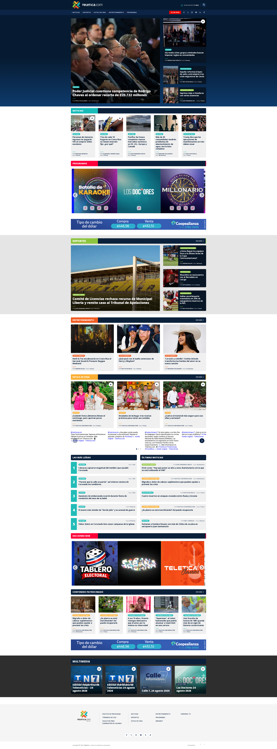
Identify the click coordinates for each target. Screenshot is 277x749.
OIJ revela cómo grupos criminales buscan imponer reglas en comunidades (184, 40)
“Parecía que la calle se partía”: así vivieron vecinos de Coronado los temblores (104, 482)
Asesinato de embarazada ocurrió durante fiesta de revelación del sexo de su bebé (104, 496)
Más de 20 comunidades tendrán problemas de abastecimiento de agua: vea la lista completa (166, 136)
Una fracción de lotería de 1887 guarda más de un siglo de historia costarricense (194, 615)
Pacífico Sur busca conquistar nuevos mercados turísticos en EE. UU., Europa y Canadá (138, 136)
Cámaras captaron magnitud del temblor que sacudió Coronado (104, 468)
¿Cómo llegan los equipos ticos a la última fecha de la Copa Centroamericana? (184, 255)
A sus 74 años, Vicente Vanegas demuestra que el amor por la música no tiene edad (138, 615)
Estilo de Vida (100, 12)
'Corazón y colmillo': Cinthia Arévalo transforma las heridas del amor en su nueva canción (184, 347)
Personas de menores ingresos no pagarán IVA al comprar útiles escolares (83, 136)
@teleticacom (76, 432)
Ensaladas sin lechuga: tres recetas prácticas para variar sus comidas (138, 404)
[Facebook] (184, 12)
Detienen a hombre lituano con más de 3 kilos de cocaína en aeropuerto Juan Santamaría (173, 524)
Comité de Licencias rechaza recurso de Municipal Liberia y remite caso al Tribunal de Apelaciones (115, 278)
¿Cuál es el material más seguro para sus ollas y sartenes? (184, 404)
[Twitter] (188, 12)
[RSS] (200, 12)
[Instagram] (192, 12)
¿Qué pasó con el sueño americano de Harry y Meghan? (138, 347)
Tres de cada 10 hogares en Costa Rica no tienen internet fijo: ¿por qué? (111, 136)
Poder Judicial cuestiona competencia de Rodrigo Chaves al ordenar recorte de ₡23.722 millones (115, 60)
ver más (199, 241)
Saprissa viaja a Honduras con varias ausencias (184, 95)
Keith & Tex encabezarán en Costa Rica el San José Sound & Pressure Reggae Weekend (92, 347)
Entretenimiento (116, 12)
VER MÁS (199, 320)
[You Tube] (196, 12)
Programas (132, 12)
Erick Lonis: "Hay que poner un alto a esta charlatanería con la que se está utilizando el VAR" (173, 468)
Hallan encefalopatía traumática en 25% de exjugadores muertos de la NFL (184, 300)
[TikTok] (204, 13)
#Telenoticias (171, 447)
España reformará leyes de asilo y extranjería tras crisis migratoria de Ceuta (184, 75)
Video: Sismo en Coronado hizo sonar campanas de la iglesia (104, 524)
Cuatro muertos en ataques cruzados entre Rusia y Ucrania (173, 496)
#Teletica (162, 447)
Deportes (87, 12)
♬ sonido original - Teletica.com (83, 441)
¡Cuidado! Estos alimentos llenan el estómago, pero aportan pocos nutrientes (92, 404)
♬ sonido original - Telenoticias (198, 435)
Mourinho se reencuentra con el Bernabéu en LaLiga (184, 278)
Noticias (76, 12)
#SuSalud (128, 437)
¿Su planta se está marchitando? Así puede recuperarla (173, 510)
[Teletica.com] (87, 5)
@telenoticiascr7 (151, 432)
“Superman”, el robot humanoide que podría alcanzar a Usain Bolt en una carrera (166, 615)
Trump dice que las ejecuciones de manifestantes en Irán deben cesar (194, 136)
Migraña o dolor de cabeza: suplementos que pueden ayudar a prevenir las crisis (173, 482)
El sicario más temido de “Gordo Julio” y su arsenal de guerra (104, 510)
